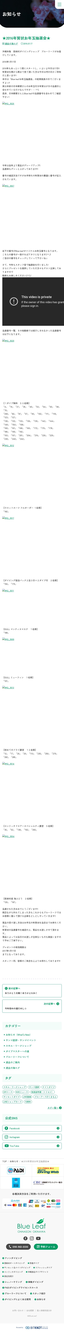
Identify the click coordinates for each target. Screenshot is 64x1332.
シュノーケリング (13, 1281)
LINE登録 (27, 1096)
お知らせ (41, 1299)
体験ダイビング (35, 1281)
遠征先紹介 (9, 1276)
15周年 (28, 1101)
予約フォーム (47, 1246)
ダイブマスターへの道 (17, 1051)
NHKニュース (22, 1092)
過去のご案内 (13, 1062)
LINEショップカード (12, 1101)
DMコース (7, 1092)
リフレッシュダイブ (43, 1267)
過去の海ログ (11, 43)
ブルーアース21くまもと (45, 1096)
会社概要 (30, 1310)
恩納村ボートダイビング (14, 1263)
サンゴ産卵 (34, 1087)
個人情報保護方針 (44, 1310)
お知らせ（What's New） (19, 1034)
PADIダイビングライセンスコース (21, 1287)
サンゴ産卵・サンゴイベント (21, 1040)
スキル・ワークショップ (18, 1045)
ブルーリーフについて (17, 1056)
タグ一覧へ (53, 1107)
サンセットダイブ (11, 1096)
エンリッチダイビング (13, 1271)
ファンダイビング (13, 1258)
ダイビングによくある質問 (18, 1299)
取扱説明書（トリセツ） (42, 1092)
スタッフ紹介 (39, 1293)
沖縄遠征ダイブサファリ (38, 1271)
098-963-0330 (20, 1246)
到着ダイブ (34, 1263)
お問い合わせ (17, 1310)
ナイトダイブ (49, 1087)
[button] (59, 4)
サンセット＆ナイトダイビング (17, 1267)
